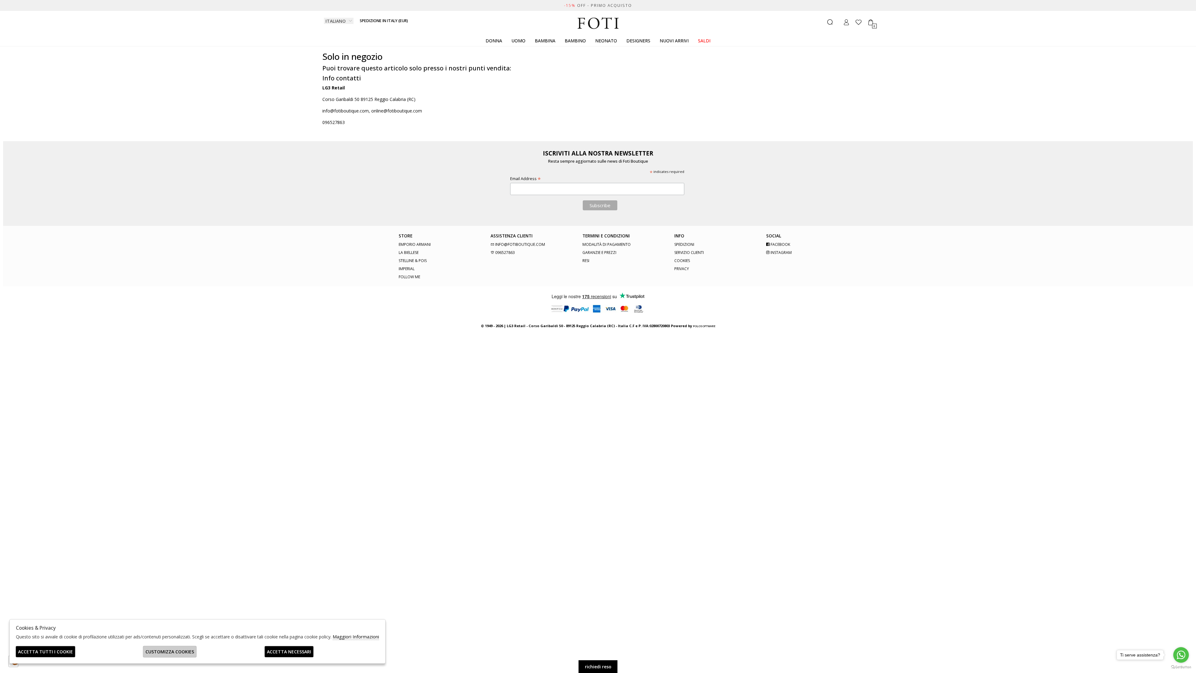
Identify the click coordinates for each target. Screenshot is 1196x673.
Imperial (407, 268)
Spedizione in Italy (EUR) (384, 20)
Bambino (575, 41)
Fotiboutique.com (598, 23)
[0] (871, 22)
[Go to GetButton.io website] (1181, 667)
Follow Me (409, 276)
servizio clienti (689, 252)
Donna (494, 41)
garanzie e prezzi (599, 252)
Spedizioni (684, 244)
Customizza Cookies (169, 652)
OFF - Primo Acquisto (598, 5)
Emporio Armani (415, 244)
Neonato (606, 41)
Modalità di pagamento (606, 244)
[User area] (846, 22)
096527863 (333, 122)
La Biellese (409, 252)
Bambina (545, 41)
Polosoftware (704, 326)
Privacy (681, 268)
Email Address (525, 178)
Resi (585, 260)
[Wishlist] (858, 22)
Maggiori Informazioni (356, 636)
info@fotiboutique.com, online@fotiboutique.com (372, 111)
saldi (704, 41)
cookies (682, 260)
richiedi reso (598, 667)
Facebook (780, 244)
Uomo (518, 41)
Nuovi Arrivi (674, 41)
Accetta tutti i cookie (45, 652)
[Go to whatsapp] (1181, 655)
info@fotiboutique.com (519, 244)
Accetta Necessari (289, 652)
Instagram (781, 252)
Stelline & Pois (413, 260)
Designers (638, 41)
